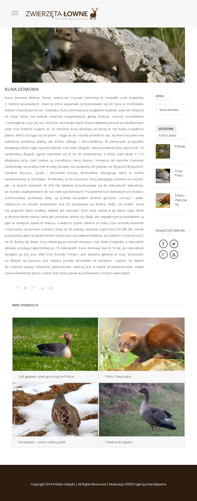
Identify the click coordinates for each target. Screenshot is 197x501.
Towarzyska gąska (118, 442)
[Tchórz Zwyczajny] (163, 200)
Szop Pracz (179, 173)
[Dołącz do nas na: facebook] (163, 244)
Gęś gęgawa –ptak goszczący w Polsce (46, 376)
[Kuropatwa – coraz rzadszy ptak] (55, 409)
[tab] (166, 128)
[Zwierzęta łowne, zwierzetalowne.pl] (62, 13)
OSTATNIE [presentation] (166, 128)
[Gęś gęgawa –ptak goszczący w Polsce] (55, 344)
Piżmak (180, 146)
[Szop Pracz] (163, 176)
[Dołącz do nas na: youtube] (174, 254)
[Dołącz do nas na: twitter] (174, 244)
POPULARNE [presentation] (168, 135)
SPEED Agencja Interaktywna (145, 484)
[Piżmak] (163, 151)
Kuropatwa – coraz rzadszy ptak (42, 442)
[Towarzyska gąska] (142, 409)
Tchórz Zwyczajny (181, 199)
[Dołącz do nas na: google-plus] (163, 254)
